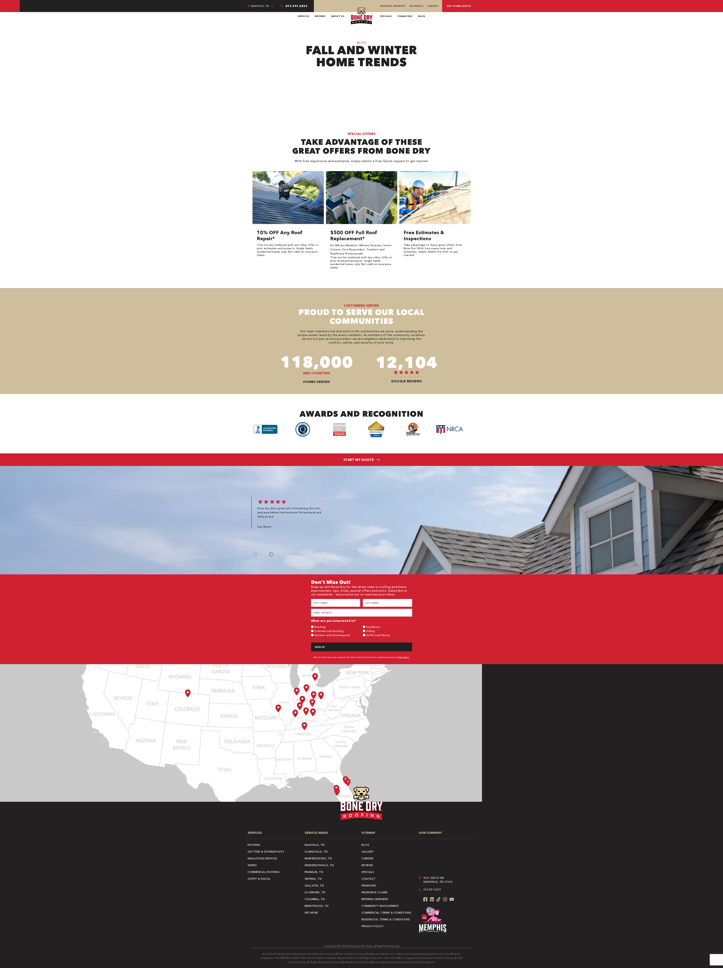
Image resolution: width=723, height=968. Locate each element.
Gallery (368, 851)
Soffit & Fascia (259, 878)
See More (311, 912)
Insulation (373, 626)
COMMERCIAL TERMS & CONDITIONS (386, 912)
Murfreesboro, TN (318, 858)
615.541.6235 (432, 889)
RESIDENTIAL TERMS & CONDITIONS (386, 919)
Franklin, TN (314, 872)
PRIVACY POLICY (373, 926)
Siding (370, 631)
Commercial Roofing (328, 631)
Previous (255, 554)
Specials (386, 16)
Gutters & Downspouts (266, 851)
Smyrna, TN (313, 878)
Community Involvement (380, 906)
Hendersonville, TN (319, 865)
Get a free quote (459, 6)
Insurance (416, 6)
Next (271, 554)
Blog (422, 16)
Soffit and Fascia (378, 635)
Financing (405, 16)
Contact (369, 878)
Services (303, 16)
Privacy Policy (403, 657)
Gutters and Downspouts (332, 635)
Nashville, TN (315, 845)
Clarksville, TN (316, 851)
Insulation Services (262, 858)
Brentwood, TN (317, 906)
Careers (432, 6)
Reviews (320, 16)
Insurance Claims (375, 892)
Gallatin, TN (314, 885)
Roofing (320, 626)
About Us (337, 16)
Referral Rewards (393, 6)
